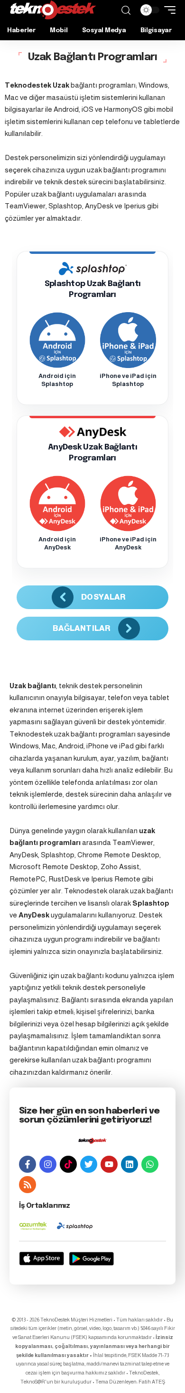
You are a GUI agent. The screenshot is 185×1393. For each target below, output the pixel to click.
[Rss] (27, 1184)
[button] (126, 10)
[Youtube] (109, 1164)
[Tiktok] (68, 1164)
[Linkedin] (129, 1164)
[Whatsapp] (149, 1164)
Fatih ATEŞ (152, 1381)
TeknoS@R (32, 1381)
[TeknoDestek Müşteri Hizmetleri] (52, 10)
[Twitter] (88, 1164)
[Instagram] (47, 1164)
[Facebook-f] (27, 1164)
